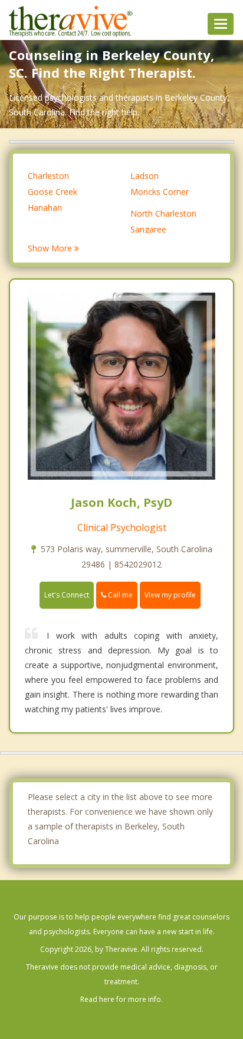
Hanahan (45, 207)
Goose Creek (52, 191)
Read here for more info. (121, 999)
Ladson (144, 175)
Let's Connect (66, 595)
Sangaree (148, 229)
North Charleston (163, 213)
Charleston (48, 175)
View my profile (170, 595)
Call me (119, 595)
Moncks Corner (159, 191)
